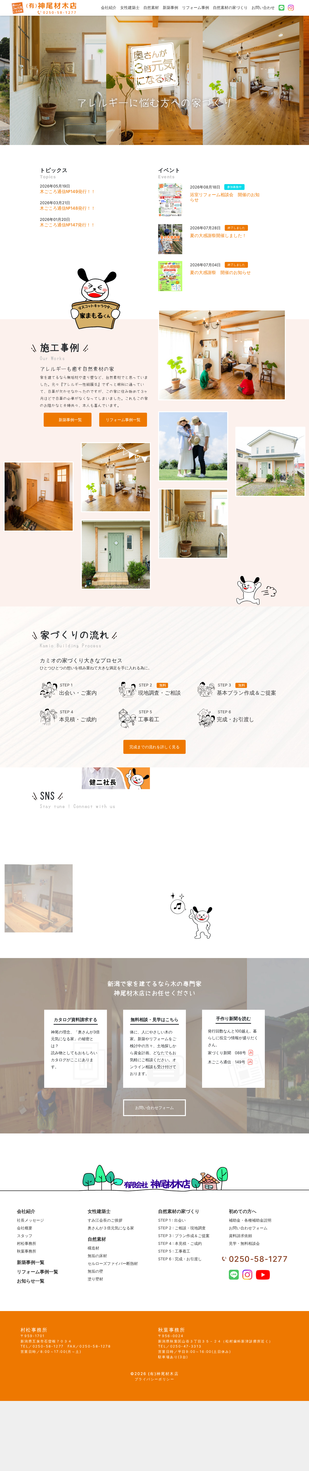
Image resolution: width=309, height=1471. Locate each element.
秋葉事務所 (26, 1251)
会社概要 (24, 1228)
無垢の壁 (95, 1271)
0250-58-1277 (258, 1259)
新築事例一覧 (70, 419)
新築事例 (170, 7)
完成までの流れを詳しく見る (154, 746)
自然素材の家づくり (230, 7)
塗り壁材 (95, 1278)
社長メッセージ (30, 1220)
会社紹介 (108, 7)
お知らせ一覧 (30, 1281)
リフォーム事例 (195, 7)
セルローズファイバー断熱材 (113, 1263)
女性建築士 (130, 7)
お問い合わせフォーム (154, 1107)
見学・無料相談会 (244, 1243)
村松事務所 (26, 1243)
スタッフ (24, 1235)
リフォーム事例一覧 (123, 419)
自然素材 (151, 7)
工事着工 (174, 1251)
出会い (172, 1220)
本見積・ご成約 (180, 1243)
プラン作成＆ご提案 (184, 1235)
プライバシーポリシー (154, 1379)
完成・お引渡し (180, 1258)
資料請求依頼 (240, 1235)
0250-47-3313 (185, 1346)
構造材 (93, 1248)
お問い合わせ (263, 7)
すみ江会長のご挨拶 (105, 1220)
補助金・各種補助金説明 (250, 1220)
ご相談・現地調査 (182, 1228)
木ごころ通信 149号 (226, 1062)
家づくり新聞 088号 (227, 1052)
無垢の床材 (97, 1255)
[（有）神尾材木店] (44, 8)
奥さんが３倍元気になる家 (111, 1228)
